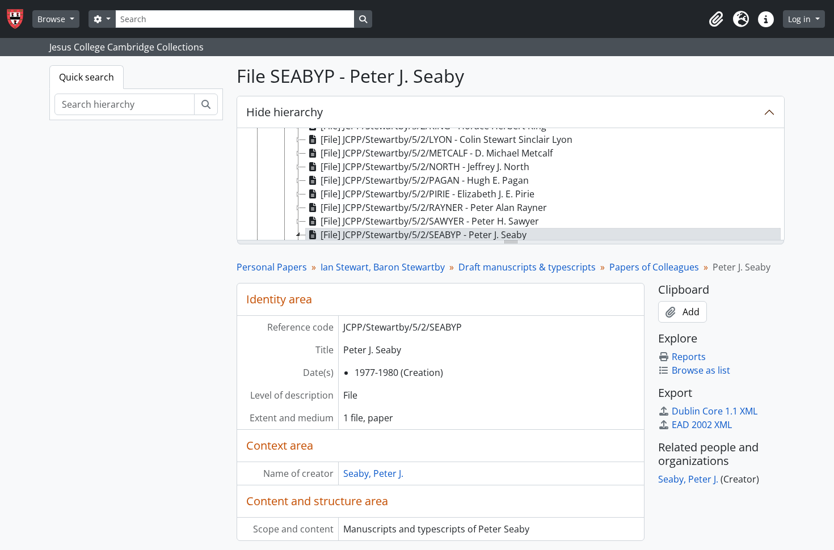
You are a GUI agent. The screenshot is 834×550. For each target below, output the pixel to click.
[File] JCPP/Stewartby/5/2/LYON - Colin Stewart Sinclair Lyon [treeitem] (446, 139)
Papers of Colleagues (654, 267)
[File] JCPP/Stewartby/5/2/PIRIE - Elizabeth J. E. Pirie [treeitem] (427, 194)
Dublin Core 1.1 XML (714, 411)
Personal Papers (272, 267)
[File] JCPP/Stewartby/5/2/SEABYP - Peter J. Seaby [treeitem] (423, 235)
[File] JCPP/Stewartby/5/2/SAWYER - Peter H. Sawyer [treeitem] (430, 221)
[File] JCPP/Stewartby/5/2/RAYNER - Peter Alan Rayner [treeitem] (434, 207)
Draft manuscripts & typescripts (527, 267)
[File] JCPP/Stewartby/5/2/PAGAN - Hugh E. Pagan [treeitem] (425, 180)
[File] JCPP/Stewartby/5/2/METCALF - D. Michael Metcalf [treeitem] (437, 153)
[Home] (19, 19)
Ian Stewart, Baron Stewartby (383, 267)
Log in (800, 19)
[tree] (510, 185)
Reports (689, 356)
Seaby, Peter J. (373, 473)
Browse (52, 19)
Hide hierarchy (284, 112)
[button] (716, 19)
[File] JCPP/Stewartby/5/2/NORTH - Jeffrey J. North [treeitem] (425, 166)
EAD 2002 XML (702, 424)
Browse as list (701, 370)
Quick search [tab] (86, 77)
